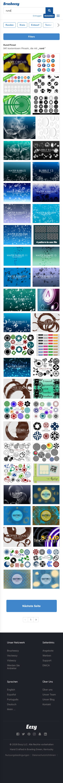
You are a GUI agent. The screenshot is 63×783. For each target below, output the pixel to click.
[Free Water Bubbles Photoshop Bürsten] (17, 171)
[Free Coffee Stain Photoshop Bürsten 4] (17, 431)
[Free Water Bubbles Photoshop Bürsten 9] (46, 192)
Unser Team (49, 694)
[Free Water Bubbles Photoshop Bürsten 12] (17, 192)
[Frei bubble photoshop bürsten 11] (19, 127)
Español (11, 694)
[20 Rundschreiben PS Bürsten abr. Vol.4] (17, 473)
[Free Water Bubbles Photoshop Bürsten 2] (17, 322)
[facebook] (17, 734)
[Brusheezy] (11, 4)
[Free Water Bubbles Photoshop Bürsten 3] (17, 213)
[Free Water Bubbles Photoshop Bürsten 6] (17, 235)
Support (47, 660)
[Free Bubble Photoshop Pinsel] (17, 494)
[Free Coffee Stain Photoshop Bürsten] (46, 322)
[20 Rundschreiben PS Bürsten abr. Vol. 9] (46, 431)
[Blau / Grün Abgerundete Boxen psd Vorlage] (46, 473)
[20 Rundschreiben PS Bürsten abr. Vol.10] (46, 558)
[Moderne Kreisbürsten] (46, 84)
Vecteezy (12, 655)
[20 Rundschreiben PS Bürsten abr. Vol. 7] (46, 410)
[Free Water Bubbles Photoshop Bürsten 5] (19, 300)
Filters (31, 36)
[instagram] (34, 734)
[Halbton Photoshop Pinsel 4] (17, 579)
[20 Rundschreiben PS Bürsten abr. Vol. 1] (46, 367)
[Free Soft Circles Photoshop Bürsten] (17, 63)
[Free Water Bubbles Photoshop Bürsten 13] (46, 256)
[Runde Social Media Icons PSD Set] (46, 63)
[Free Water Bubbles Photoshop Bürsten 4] (46, 213)
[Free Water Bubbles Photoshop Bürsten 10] (46, 277)
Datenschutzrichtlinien (44, 755)
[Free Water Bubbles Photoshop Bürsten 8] (17, 277)
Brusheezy (13, 650)
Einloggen (37, 16)
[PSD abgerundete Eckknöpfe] (48, 345)
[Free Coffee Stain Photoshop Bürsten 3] (17, 389)
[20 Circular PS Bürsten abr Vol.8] (19, 345)
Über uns (48, 689)
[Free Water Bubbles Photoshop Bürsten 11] (17, 256)
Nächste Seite (31, 606)
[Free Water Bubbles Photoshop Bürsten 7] (17, 367)
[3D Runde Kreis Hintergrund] (48, 127)
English (11, 689)
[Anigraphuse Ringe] (48, 300)
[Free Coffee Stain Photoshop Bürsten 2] (17, 537)
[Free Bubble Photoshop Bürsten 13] (46, 171)
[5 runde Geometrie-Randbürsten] (46, 389)
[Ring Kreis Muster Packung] (46, 235)
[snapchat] (39, 734)
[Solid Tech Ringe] (46, 537)
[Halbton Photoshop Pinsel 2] (17, 515)
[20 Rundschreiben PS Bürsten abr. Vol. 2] (17, 452)
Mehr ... (11, 709)
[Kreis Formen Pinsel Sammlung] (46, 105)
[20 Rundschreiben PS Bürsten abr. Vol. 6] (17, 410)
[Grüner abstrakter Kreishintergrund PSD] (17, 105)
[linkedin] (45, 734)
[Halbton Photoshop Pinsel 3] (46, 579)
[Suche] (49, 10)
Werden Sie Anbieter (13, 667)
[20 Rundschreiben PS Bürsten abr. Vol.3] (46, 452)
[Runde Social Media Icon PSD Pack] (17, 84)
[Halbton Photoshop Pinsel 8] (46, 515)
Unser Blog (49, 699)
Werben (47, 655)
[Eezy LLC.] (31, 727)
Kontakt (47, 704)
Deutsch (11, 704)
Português (12, 699)
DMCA (46, 665)
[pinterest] (29, 734)
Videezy (11, 660)
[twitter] (23, 734)
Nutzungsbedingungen (17, 755)
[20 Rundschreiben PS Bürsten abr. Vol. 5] (17, 558)
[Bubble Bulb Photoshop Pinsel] (46, 150)
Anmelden (49, 16)
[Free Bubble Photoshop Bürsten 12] (17, 150)
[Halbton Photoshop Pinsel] (46, 494)
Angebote (48, 650)
